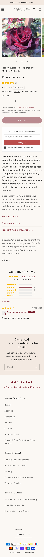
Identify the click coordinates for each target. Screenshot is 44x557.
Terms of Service (13, 483)
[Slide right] (27, 61)
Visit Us (8, 422)
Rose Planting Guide (14, 505)
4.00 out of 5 (28, 276)
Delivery (8, 471)
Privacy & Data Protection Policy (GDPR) (20, 441)
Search (8, 405)
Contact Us (10, 417)
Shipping (17, 91)
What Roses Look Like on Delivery (21, 499)
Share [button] (7, 260)
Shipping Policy (12, 434)
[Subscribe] (36, 367)
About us (9, 411)
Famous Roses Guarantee (17, 460)
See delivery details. (26, 107)
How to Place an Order (15, 465)
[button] (34, 10)
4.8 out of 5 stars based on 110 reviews (22, 387)
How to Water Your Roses (17, 511)
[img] (8, 308)
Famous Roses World (25, 553)
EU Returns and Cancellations (19, 477)
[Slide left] (16, 61)
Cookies (8, 428)
